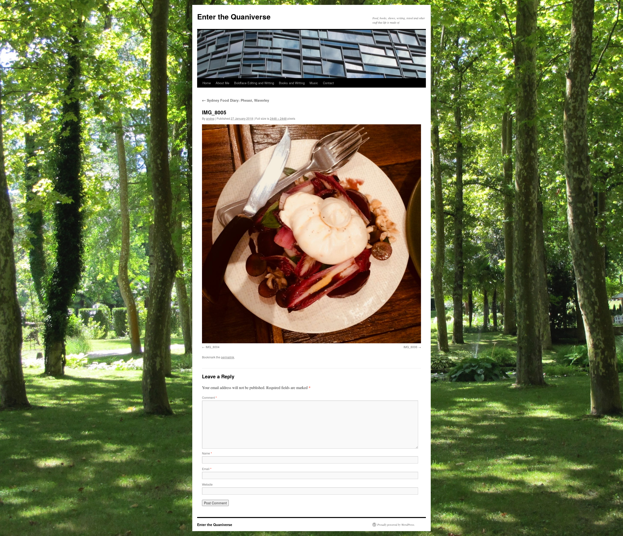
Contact (328, 83)
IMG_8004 (213, 347)
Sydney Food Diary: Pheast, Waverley (235, 100)
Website (207, 484)
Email (206, 469)
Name (207, 453)
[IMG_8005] (311, 233)
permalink (227, 357)
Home (206, 83)
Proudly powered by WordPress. (396, 525)
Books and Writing (292, 83)
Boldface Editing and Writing (254, 83)
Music (314, 83)
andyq (210, 118)
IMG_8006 (410, 347)
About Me (222, 83)
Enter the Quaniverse (234, 16)
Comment (209, 397)
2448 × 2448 (278, 118)
